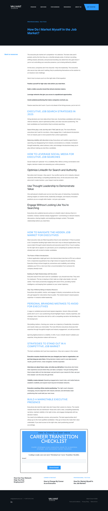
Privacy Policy (85, 501)
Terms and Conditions (74, 501)
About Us (78, 7)
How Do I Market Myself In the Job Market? (83, 482)
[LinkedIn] (11, 502)
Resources (67, 7)
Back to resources (11, 54)
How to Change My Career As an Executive (54, 482)
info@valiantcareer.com (16, 498)
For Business (55, 7)
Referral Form (94, 501)
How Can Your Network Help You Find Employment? (22, 480)
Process (33, 7)
